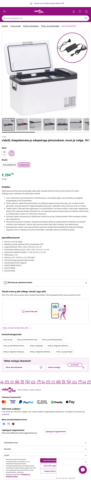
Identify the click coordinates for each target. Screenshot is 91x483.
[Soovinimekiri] (80, 11)
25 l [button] (4, 153)
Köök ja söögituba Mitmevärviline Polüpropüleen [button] (41, 352)
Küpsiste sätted (50, 471)
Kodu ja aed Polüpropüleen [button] (52, 340)
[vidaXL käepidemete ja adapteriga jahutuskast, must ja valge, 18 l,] (45, 74)
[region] (30, 467)
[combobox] (45, 18)
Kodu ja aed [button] (7, 340)
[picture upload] (58, 311)
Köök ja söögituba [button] (36, 346)
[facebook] (4, 424)
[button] (45, 443)
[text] (8, 175)
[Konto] (74, 11)
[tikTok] (13, 424)
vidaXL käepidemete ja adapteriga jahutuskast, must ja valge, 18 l (45, 140)
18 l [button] (12, 153)
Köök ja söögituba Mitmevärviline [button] (59, 346)
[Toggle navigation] (4, 11)
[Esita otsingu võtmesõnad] (86, 18)
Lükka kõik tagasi (49, 466)
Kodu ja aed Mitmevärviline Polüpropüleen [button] (15, 346)
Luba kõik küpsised (50, 460)
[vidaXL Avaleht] (39, 11)
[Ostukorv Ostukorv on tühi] (86, 11)
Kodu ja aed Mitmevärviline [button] (27, 340)
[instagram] (8, 424)
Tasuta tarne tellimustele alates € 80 (49, 3)
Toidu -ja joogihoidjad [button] (64, 352)
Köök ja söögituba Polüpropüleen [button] (15, 352)
